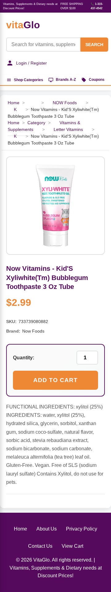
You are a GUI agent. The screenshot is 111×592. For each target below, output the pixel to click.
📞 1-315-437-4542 (97, 6)
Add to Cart (55, 380)
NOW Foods (65, 103)
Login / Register (31, 63)
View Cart (72, 546)
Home (20, 528)
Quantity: (23, 357)
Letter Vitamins (68, 129)
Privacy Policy (81, 528)
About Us (46, 528)
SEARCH (94, 44)
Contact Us (40, 546)
